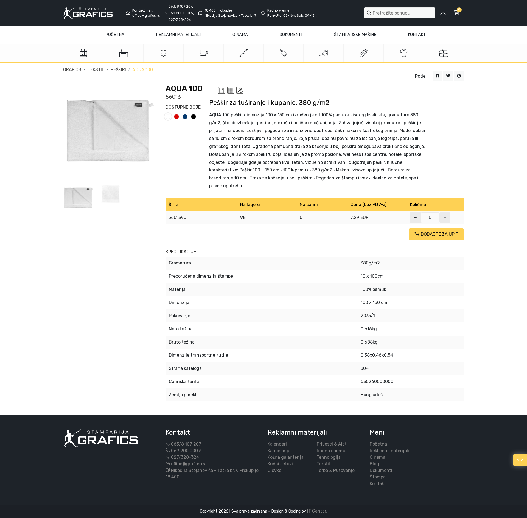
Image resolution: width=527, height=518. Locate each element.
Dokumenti (290, 34)
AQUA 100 (142, 69)
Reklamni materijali (178, 34)
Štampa (378, 477)
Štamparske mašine (355, 34)
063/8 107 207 (186, 444)
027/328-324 (185, 457)
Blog (374, 463)
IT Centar (316, 511)
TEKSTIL (96, 69)
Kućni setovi (280, 463)
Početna (114, 34)
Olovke (274, 470)
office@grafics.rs (188, 463)
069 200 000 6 (186, 450)
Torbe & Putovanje (336, 470)
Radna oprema (331, 450)
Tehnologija (329, 457)
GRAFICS (72, 69)
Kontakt (417, 34)
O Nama (240, 34)
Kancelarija (279, 450)
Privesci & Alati (332, 444)
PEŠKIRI (118, 69)
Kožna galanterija (286, 457)
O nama (377, 457)
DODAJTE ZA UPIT (439, 234)
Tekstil (323, 463)
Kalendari (277, 444)
